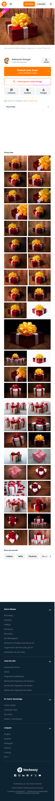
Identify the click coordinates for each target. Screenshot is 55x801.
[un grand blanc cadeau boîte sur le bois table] (15, 651)
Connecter (41, 4)
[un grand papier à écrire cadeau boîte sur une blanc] (15, 700)
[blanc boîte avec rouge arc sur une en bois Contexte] (15, 749)
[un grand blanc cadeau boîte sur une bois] (15, 569)
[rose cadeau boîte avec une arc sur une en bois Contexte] (15, 733)
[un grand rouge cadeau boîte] (15, 457)
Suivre (46, 62)
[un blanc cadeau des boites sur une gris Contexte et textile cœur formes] (15, 764)
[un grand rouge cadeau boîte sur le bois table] (27, 481)
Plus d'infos (10, 105)
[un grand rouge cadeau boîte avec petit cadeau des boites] (15, 504)
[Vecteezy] (4, 4)
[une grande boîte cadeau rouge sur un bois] (15, 162)
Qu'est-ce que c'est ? (31, 101)
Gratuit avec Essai (27, 71)
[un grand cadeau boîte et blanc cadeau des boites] (15, 602)
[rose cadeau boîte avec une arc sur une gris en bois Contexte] (15, 717)
